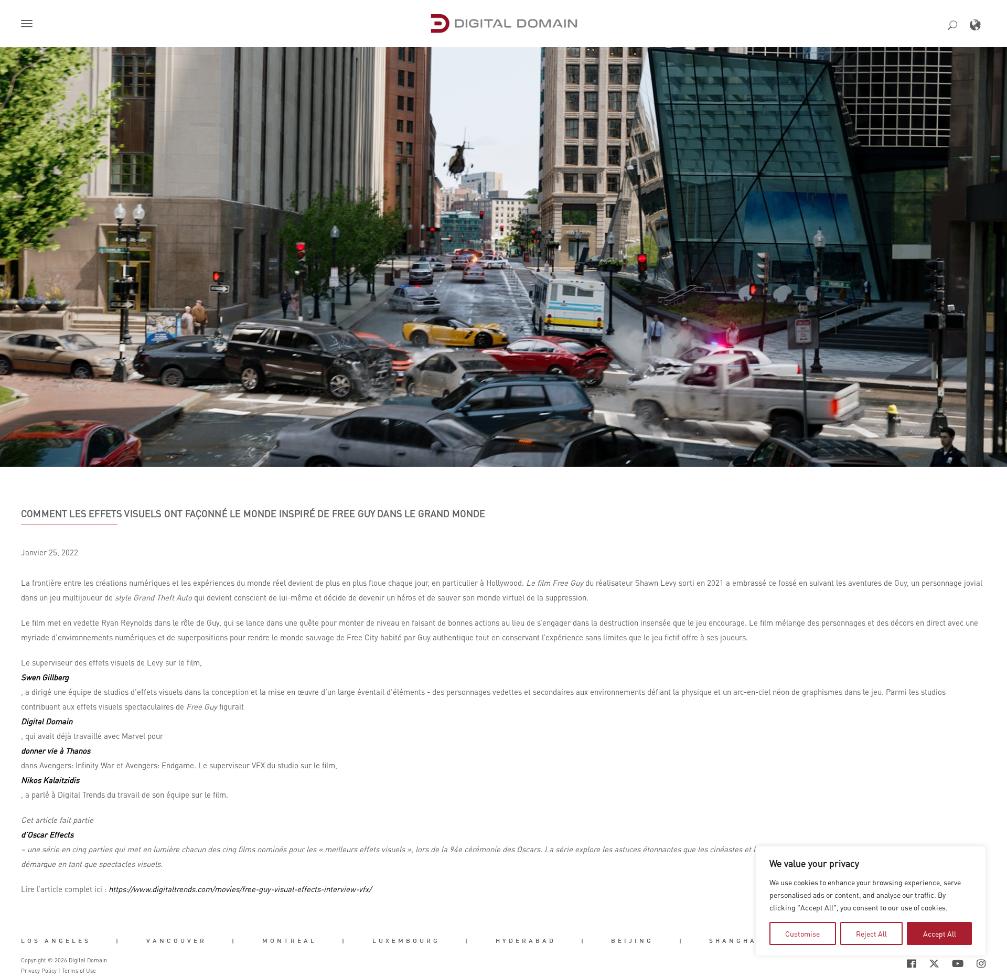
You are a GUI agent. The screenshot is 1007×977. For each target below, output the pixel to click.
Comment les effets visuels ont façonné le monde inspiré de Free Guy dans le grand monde (253, 513)
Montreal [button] (289, 940)
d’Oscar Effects (47, 834)
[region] (870, 901)
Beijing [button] (632, 940)
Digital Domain (46, 721)
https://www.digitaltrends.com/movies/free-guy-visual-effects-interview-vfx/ (240, 889)
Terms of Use (79, 970)
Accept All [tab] (939, 933)
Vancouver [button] (176, 940)
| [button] (118, 940)
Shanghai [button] (735, 940)
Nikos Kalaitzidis (50, 780)
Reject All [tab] (871, 933)
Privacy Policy (39, 970)
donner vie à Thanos (55, 750)
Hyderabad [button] (526, 940)
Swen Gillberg (45, 677)
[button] (29, 24)
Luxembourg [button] (406, 940)
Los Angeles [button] (56, 940)
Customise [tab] (802, 933)
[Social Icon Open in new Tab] (877, 963)
